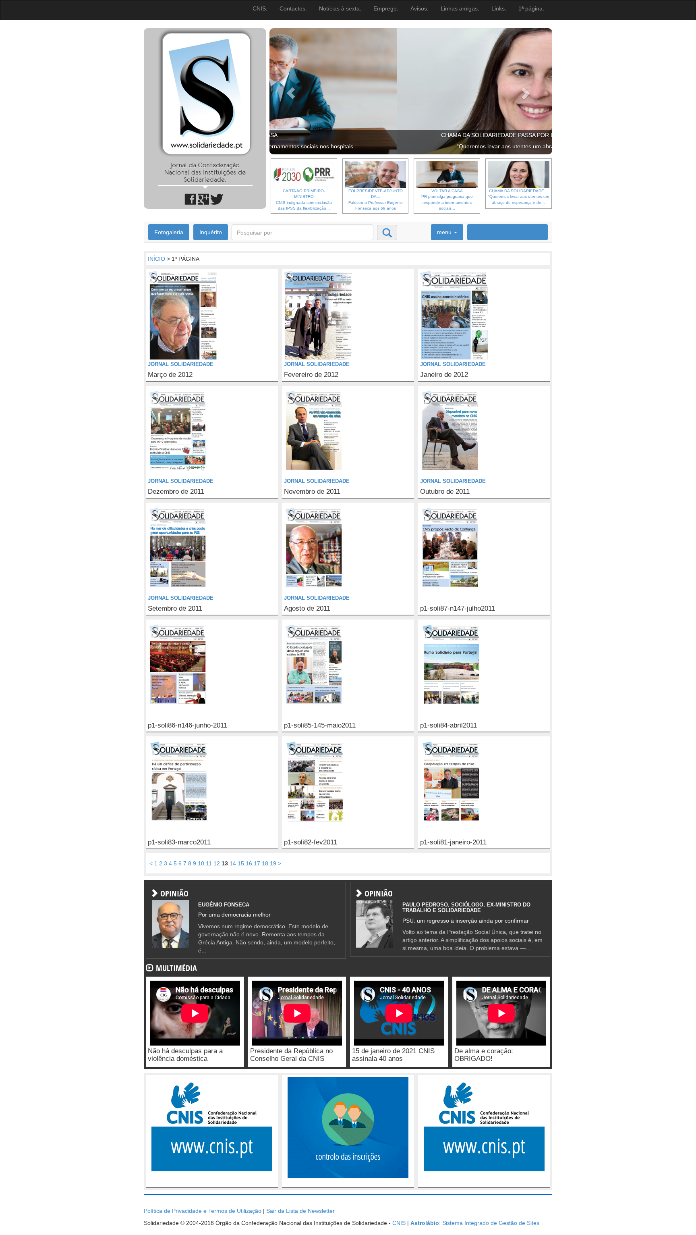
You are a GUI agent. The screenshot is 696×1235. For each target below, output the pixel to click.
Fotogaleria (168, 232)
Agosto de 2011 (307, 608)
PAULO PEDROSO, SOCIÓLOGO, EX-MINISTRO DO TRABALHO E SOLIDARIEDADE (466, 907)
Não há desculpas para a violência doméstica (185, 1054)
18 (265, 863)
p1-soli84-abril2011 (448, 725)
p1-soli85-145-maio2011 (320, 725)
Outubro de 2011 (445, 491)
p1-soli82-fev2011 (310, 842)
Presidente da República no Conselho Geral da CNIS (291, 1054)
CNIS (399, 1223)
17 (257, 863)
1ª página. (531, 8)
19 (273, 863)
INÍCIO (156, 259)
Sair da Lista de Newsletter (300, 1211)
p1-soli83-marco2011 (179, 842)
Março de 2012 (170, 374)
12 (216, 863)
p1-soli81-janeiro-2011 (453, 842)
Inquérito (210, 232)
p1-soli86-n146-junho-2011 (187, 725)
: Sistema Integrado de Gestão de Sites (474, 1223)
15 (241, 863)
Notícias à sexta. (340, 8)
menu (445, 232)
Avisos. (419, 8)
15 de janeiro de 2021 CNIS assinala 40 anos (393, 1054)
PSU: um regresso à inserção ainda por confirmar (465, 920)
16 (249, 863)
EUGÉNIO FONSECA (223, 905)
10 (201, 863)
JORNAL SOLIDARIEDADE (180, 364)
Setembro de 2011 (175, 608)
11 (209, 863)
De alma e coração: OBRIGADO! (483, 1054)
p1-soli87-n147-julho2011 (457, 608)
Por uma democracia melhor (234, 914)
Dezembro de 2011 (176, 491)
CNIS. (260, 8)
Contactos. (293, 8)
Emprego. (385, 8)
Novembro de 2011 (312, 491)
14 (233, 863)
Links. (498, 8)
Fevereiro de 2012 (311, 374)
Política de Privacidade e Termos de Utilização (202, 1211)
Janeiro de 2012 (444, 374)
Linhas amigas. (460, 8)
